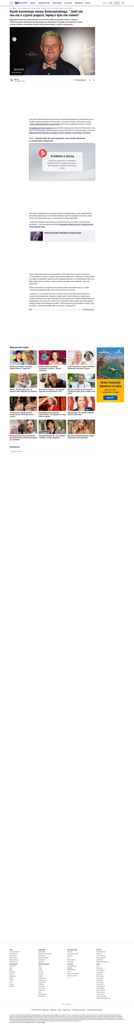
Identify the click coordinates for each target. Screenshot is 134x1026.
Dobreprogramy (42, 978)
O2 (68, 977)
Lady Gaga (41, 962)
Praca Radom (99, 980)
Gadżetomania (42, 982)
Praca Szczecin (100, 982)
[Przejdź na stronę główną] (11, 4)
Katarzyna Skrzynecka (72, 953)
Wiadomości (12, 966)
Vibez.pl (69, 971)
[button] (109, 3)
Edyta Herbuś (99, 959)
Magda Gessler (42, 959)
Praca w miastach (100, 990)
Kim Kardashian (71, 959)
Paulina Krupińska (100, 951)
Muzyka (32, 3)
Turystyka (40, 974)
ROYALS (87, 3)
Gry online (11, 986)
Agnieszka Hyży (13, 962)
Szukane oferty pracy (101, 996)
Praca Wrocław (100, 976)
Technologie (12, 972)
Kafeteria (40, 976)
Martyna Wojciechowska (102, 962)
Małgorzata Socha (13, 959)
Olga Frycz (99, 953)
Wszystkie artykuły (71, 966)
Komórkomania (42, 980)
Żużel (39, 992)
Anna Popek (70, 962)
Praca (10, 982)
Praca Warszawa (100, 970)
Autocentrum (41, 986)
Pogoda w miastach (72, 975)
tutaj (44, 1022)
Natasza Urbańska (101, 957)
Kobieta (11, 978)
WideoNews (78, 3)
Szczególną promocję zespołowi (41, 128)
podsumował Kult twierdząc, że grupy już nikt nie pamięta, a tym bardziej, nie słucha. (60, 133)
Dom (39, 966)
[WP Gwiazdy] (22, 3)
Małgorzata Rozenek (43, 957)
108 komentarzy (80, 80)
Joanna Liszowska (101, 955)
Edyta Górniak (41, 951)
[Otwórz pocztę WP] (104, 3)
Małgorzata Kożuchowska (44, 953)
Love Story (68, 3)
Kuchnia (40, 970)
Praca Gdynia (99, 984)
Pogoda (11, 984)
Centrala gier (41, 990)
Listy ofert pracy (100, 994)
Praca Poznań (99, 978)
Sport (10, 968)
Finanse (11, 974)
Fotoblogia (41, 984)
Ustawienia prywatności (94, 1010)
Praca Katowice (100, 988)
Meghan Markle (13, 957)
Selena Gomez (41, 955)
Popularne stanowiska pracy (103, 998)
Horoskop (40, 972)
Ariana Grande (12, 955)
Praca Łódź (99, 974)
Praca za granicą (100, 992)
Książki (40, 968)
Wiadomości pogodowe (73, 973)
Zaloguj (117, 3)
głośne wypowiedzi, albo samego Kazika (45, 124)
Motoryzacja (12, 976)
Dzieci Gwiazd (57, 3)
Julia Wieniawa (13, 953)
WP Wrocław (41, 988)
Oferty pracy (99, 968)
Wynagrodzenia (42, 994)
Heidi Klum (70, 955)
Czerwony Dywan (44, 3)
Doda (68, 957)
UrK (15, 79)
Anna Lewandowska (14, 951)
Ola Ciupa (69, 951)
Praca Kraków (99, 972)
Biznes (11, 970)
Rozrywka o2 (41, 996)
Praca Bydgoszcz (100, 986)
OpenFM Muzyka (71, 969)
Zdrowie (11, 980)
